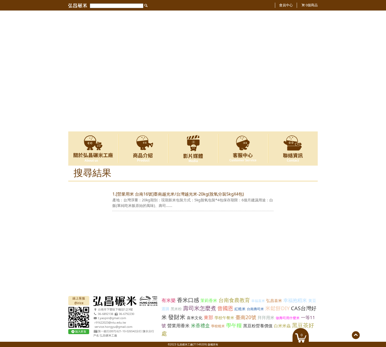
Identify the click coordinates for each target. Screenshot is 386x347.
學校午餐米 (224, 317)
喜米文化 (194, 317)
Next (310, 71)
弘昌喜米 (274, 300)
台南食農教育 (234, 300)
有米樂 (168, 300)
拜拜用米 (266, 317)
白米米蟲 (282, 326)
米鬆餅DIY (277, 308)
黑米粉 (176, 308)
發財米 (176, 317)
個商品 (312, 5)
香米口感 (188, 300)
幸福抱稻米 (295, 300)
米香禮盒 (200, 325)
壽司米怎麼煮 (199, 308)
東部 (208, 317)
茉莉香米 (208, 300)
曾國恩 (225, 308)
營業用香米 (178, 326)
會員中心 (286, 5)
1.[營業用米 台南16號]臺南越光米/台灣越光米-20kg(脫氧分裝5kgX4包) (178, 194)
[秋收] (193, 13)
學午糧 (234, 325)
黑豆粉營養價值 (258, 326)
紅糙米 (240, 308)
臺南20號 (246, 317)
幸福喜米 (258, 300)
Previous (75, 71)
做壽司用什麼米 (288, 317)
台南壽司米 (255, 309)
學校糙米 (218, 326)
